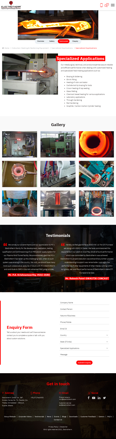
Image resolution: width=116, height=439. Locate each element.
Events (56, 416)
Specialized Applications (62, 48)
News (49, 416)
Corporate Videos (25, 416)
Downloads (73, 416)
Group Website (10, 416)
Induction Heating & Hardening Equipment (30, 48)
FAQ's (109, 416)
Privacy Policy (53, 427)
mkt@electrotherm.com (67, 399)
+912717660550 (37, 398)
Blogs (64, 416)
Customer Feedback (88, 416)
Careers (101, 416)
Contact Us (58, 420)
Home (7, 48)
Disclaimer (63, 427)
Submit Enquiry (84, 362)
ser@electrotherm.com (67, 405)
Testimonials (39, 416)
